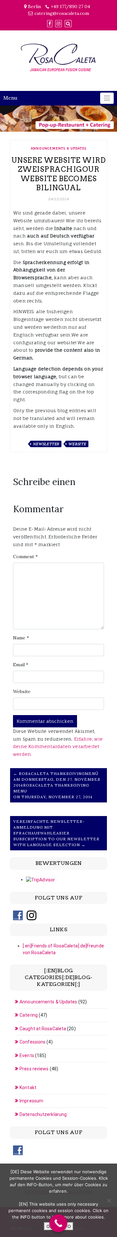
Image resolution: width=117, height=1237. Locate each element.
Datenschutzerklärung (43, 1114)
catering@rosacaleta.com (61, 13)
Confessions (33, 1041)
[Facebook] (49, 24)
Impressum (31, 1100)
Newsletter (46, 444)
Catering (29, 1015)
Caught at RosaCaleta (43, 1028)
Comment (25, 556)
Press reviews (34, 1068)
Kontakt (28, 1087)
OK (49, 1226)
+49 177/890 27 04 (70, 6)
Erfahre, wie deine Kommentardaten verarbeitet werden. (58, 746)
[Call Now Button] (58, 1223)
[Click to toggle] (107, 98)
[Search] (68, 24)
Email (20, 665)
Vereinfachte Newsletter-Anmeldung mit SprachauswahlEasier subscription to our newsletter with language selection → (56, 833)
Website (77, 444)
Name (21, 638)
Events (27, 1055)
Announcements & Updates (58, 148)
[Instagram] (58, 24)
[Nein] (109, 1200)
